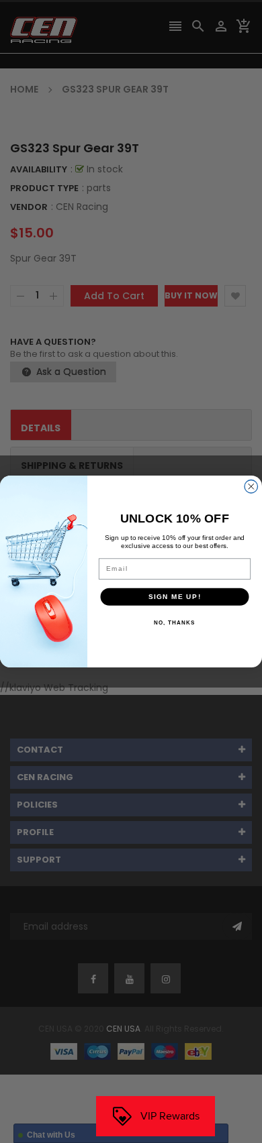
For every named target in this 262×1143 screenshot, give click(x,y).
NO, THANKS (174, 623)
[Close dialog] (251, 487)
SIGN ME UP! (175, 596)
